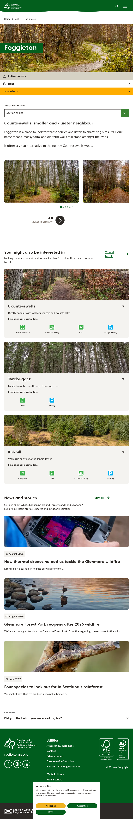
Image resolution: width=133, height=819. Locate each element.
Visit (17, 19)
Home (7, 19)
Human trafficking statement (63, 766)
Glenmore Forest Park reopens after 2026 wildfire (52, 624)
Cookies (51, 750)
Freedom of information (60, 761)
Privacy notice (55, 756)
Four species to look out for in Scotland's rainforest (53, 686)
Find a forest (30, 19)
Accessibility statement (60, 745)
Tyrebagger (19, 379)
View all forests (109, 253)
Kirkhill (14, 452)
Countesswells (21, 306)
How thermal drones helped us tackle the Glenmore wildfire (62, 561)
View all (102, 498)
